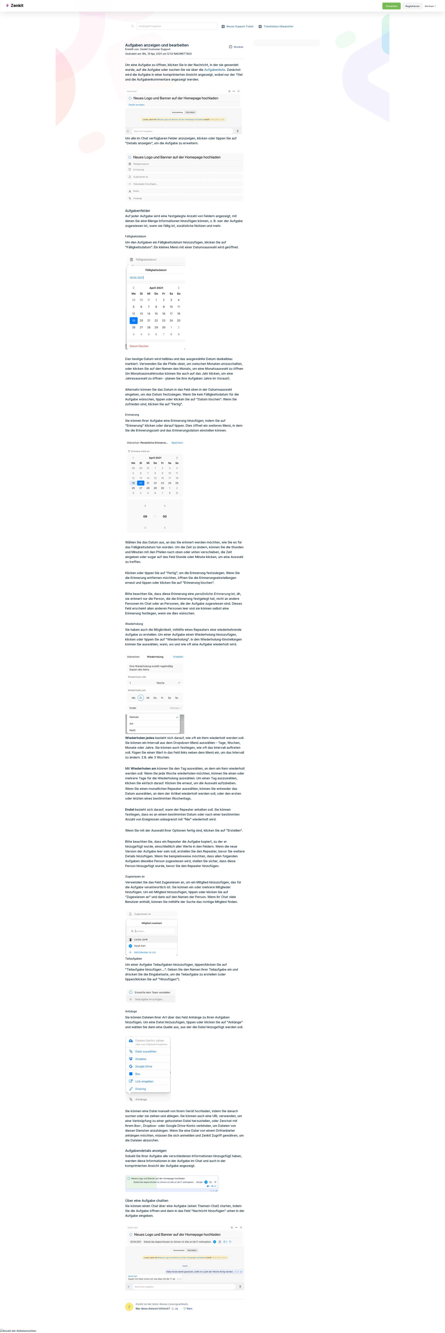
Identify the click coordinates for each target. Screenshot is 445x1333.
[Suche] (133, 26)
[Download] (216, 643)
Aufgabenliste (214, 70)
